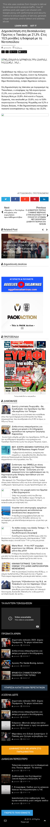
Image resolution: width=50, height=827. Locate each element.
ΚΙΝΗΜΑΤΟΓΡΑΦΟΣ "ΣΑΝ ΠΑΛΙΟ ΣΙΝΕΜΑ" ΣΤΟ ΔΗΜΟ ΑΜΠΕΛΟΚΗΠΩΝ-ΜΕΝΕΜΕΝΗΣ (30, 566)
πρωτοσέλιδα (20, 396)
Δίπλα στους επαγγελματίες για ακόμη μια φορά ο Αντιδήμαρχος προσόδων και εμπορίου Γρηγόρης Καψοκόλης (28, 430)
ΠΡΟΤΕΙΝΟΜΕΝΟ (40, 193)
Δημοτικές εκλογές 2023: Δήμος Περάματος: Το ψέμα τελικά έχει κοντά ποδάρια (27, 642)
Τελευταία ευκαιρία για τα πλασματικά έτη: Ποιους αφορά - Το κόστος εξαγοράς (30, 767)
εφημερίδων (32, 396)
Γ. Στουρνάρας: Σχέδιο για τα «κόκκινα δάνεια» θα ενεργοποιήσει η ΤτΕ (30, 788)
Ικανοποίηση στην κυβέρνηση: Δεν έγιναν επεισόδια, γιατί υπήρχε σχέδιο (30, 799)
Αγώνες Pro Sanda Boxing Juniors (27, 663)
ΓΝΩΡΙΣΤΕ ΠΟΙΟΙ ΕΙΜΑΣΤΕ (17, 812)
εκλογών (42, 81)
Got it (33, 26)
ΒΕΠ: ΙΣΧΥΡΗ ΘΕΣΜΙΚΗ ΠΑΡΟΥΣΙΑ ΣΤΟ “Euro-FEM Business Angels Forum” (30, 448)
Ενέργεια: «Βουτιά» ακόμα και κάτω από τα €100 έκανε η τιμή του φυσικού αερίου (30, 725)
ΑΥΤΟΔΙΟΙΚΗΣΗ (24, 193)
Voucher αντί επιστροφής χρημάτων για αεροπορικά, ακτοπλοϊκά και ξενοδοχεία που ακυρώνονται (29, 510)
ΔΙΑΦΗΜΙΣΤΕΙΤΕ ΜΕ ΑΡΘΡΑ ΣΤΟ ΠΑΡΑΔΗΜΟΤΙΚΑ (25, 750)
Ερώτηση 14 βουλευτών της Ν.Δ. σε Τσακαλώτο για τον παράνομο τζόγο (29, 582)
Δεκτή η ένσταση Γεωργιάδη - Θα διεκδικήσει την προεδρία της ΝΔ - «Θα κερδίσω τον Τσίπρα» (29, 409)
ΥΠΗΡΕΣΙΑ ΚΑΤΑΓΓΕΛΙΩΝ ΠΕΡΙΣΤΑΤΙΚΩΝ (24, 687)
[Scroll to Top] (45, 820)
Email (24, 52)
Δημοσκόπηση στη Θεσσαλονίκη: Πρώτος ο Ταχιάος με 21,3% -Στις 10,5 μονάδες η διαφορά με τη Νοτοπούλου (24, 36)
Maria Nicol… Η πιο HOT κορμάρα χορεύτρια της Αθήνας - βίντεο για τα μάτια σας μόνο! (30, 548)
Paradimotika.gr (17, 819)
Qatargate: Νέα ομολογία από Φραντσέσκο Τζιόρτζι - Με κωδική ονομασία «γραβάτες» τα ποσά (24, 249)
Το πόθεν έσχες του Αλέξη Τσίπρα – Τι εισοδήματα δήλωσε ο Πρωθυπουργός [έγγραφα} (30, 530)
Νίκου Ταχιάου (20, 75)
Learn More (21, 26)
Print (15, 52)
